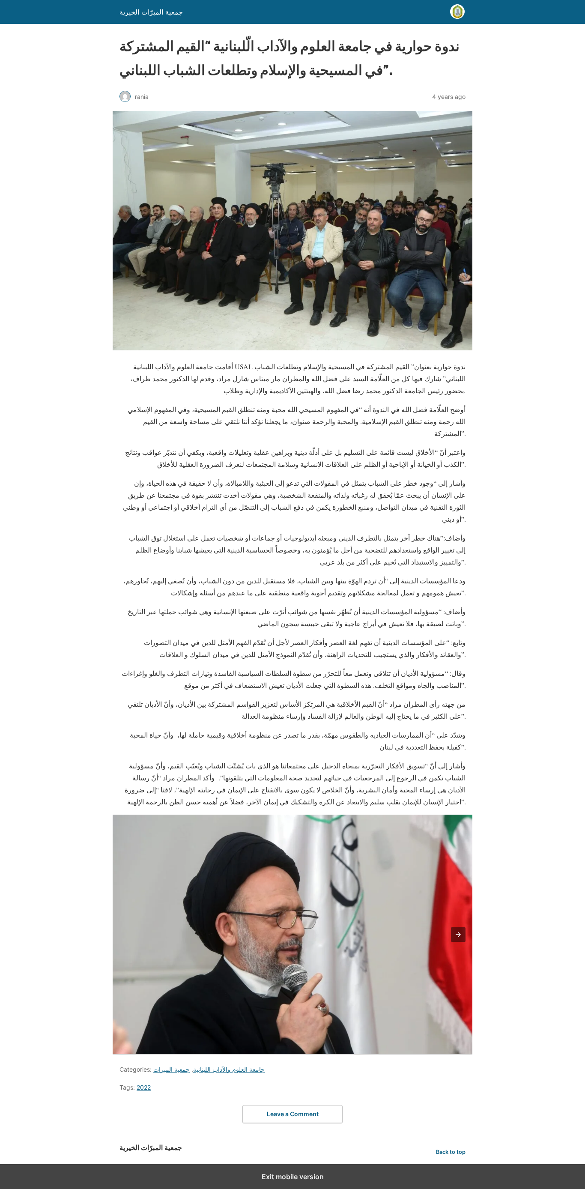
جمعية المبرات (171, 1069)
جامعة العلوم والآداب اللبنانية (229, 1069)
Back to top (451, 1152)
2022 (144, 1087)
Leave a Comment (293, 1113)
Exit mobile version (293, 1176)
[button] (458, 934)
